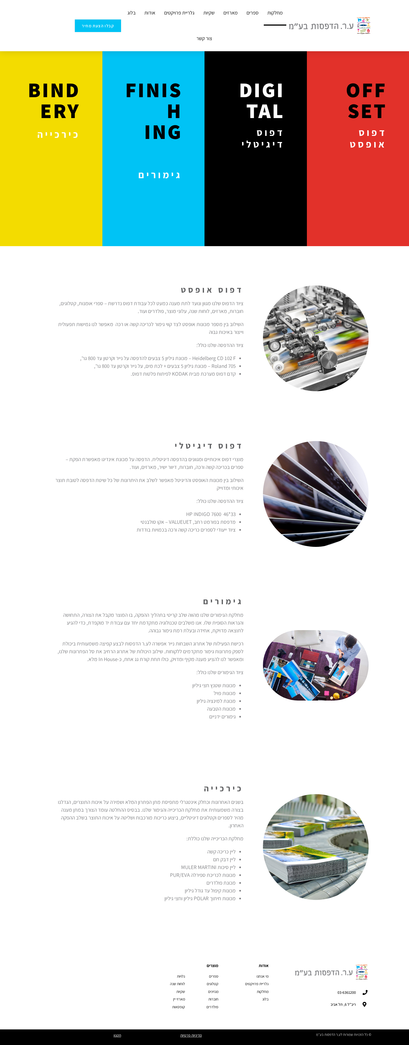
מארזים (230, 12)
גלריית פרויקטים (179, 12)
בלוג (131, 12)
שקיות (209, 12)
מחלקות (275, 12)
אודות (149, 12)
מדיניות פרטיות (191, 1035)
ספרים (252, 12)
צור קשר (204, 38)
